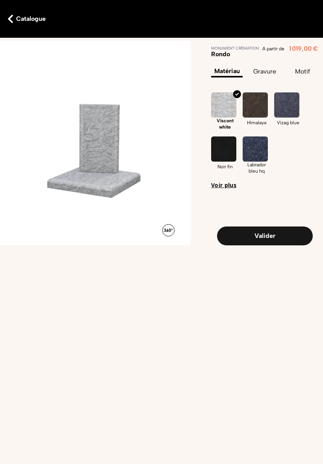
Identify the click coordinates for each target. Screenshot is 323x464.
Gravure (264, 71)
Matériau (227, 71)
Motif (302, 71)
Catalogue (31, 18)
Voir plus (223, 185)
